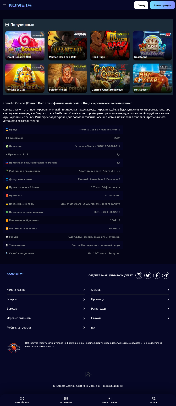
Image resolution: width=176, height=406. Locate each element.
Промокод (97, 299)
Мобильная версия (19, 327)
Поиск (154, 402)
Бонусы (12, 299)
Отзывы (96, 289)
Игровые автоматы (19, 318)
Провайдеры (22, 402)
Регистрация (162, 5)
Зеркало (12, 308)
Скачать (96, 318)
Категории (66, 402)
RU (93, 327)
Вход (141, 5)
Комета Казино (16, 289)
